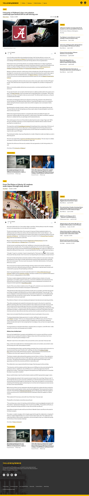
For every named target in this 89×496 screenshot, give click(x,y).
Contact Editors (39, 486)
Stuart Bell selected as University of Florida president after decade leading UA (70, 69)
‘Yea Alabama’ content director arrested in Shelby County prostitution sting (70, 37)
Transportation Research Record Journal (34, 68)
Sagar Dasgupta (15, 93)
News (5, 9)
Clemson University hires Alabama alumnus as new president (68, 53)
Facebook (57, 17)
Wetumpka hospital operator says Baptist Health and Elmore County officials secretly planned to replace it (16, 171)
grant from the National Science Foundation (31, 138)
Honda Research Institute (24, 126)
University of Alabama (20, 59)
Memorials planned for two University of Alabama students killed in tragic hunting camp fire (68, 61)
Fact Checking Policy (23, 486)
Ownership (32, 486)
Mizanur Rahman (34, 74)
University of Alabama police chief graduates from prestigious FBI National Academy (71, 45)
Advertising (46, 486)
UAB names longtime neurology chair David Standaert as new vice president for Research (71, 28)
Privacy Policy (6, 486)
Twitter (54, 17)
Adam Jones (6, 16)
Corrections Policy (14, 486)
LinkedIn (56, 17)
